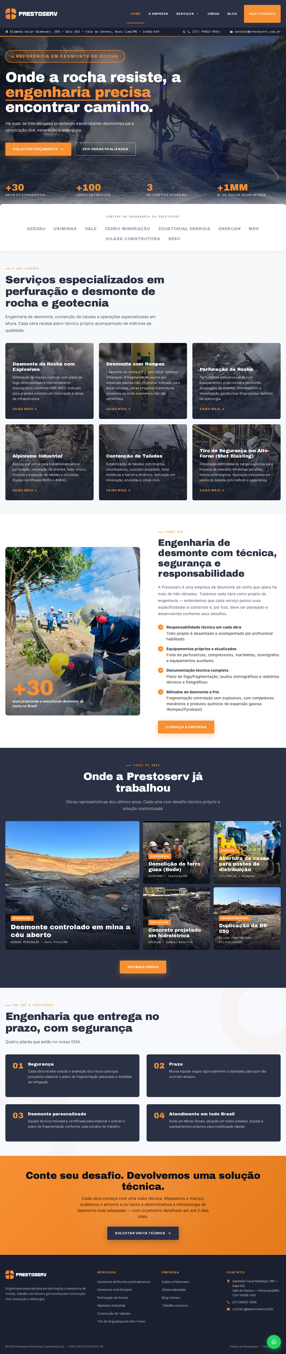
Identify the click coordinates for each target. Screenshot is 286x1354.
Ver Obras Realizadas (105, 149)
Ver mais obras (143, 967)
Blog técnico (171, 1297)
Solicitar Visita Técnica (140, 1233)
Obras (213, 13)
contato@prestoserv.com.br (252, 1309)
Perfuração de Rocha (112, 1297)
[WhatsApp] (274, 1342)
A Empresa (158, 13)
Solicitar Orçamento (35, 149)
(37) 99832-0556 (244, 1302)
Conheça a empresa (186, 727)
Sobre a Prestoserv (175, 1282)
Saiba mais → (25, 409)
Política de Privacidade (244, 1346)
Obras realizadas (174, 1289)
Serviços (185, 13)
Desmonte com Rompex (114, 1289)
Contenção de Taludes (113, 1313)
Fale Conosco (262, 13)
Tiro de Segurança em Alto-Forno (121, 1321)
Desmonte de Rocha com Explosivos (123, 1282)
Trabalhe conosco (175, 1305)
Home (135, 13)
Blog (232, 13)
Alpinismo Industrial (111, 1305)
